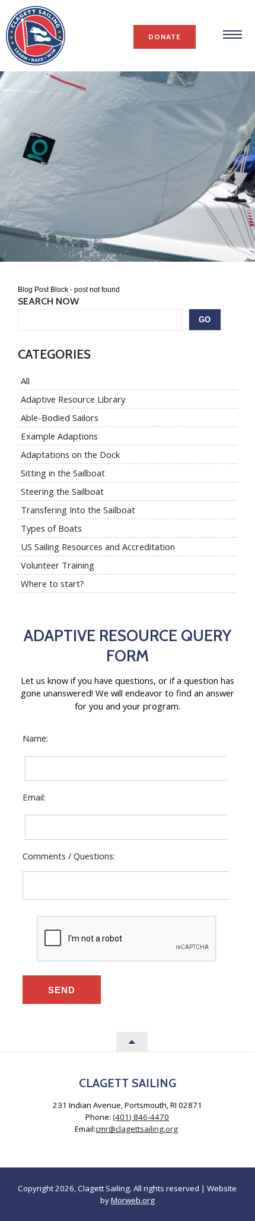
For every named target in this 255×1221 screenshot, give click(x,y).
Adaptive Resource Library (73, 399)
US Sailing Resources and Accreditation (98, 547)
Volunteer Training (57, 565)
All (25, 381)
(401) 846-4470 (141, 1117)
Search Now (48, 301)
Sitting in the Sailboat (63, 473)
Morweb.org (133, 1200)
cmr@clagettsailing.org (136, 1128)
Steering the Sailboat (62, 491)
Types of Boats (51, 528)
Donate (164, 36)
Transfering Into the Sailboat (78, 510)
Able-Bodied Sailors (59, 417)
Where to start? (52, 583)
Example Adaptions (59, 436)
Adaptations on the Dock (70, 454)
